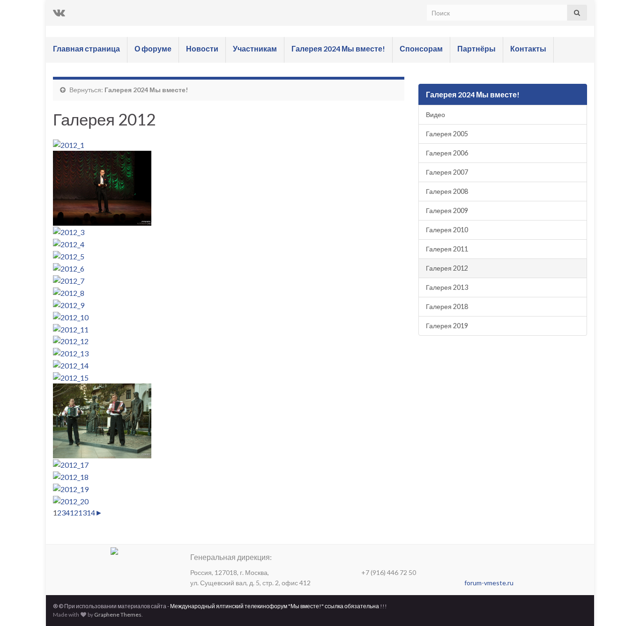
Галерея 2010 (447, 230)
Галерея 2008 (447, 191)
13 (82, 512)
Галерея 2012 (447, 268)
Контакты (528, 48)
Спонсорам (421, 48)
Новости (202, 48)
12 (74, 512)
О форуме (152, 48)
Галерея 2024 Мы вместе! (338, 48)
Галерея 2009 (447, 210)
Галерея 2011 (447, 249)
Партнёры (476, 48)
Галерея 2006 (447, 153)
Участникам (255, 48)
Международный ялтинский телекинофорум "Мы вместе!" (247, 606)
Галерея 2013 (447, 287)
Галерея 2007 (447, 172)
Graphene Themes (117, 614)
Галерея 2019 (447, 326)
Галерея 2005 (447, 134)
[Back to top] (619, 605)
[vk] (59, 12)
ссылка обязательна (352, 606)
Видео (435, 114)
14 (91, 512)
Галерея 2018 (447, 306)
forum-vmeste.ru (488, 583)
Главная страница (86, 48)
